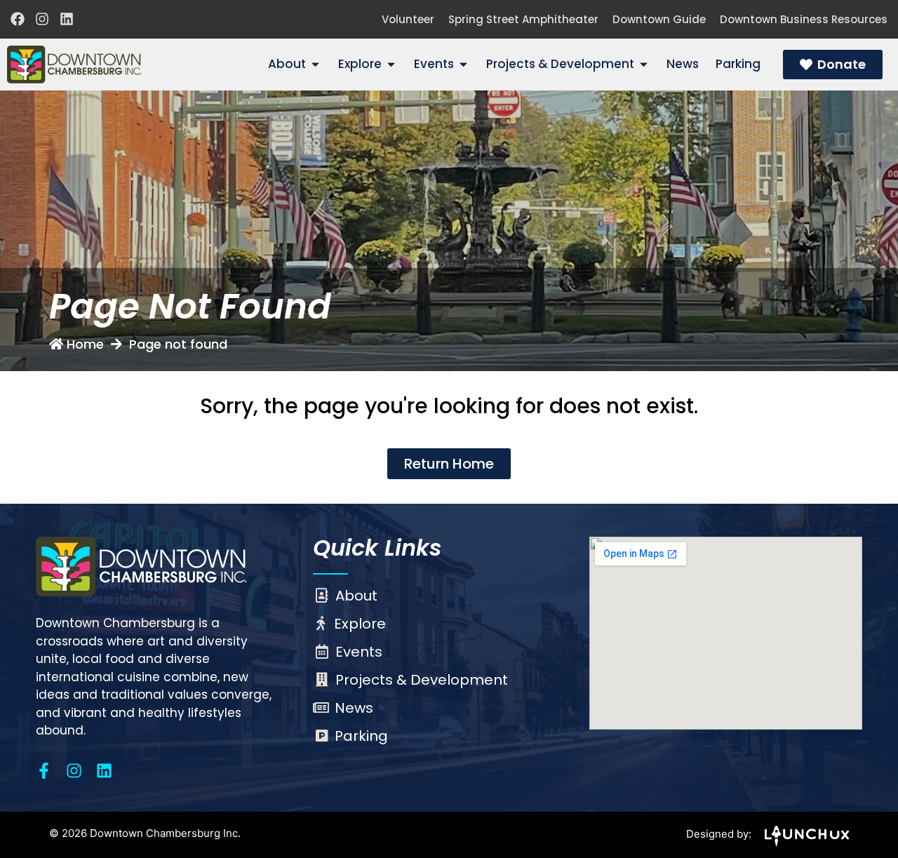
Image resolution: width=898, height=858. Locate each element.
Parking (361, 736)
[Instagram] (42, 19)
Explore (360, 624)
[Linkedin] (67, 19)
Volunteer (408, 19)
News (354, 708)
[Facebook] (18, 19)
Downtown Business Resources (803, 19)
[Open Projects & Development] (644, 64)
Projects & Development (421, 680)
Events (358, 652)
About (356, 595)
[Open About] (315, 64)
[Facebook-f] (44, 771)
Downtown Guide (659, 19)
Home (85, 344)
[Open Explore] (391, 64)
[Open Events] (463, 64)
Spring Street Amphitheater (523, 19)
